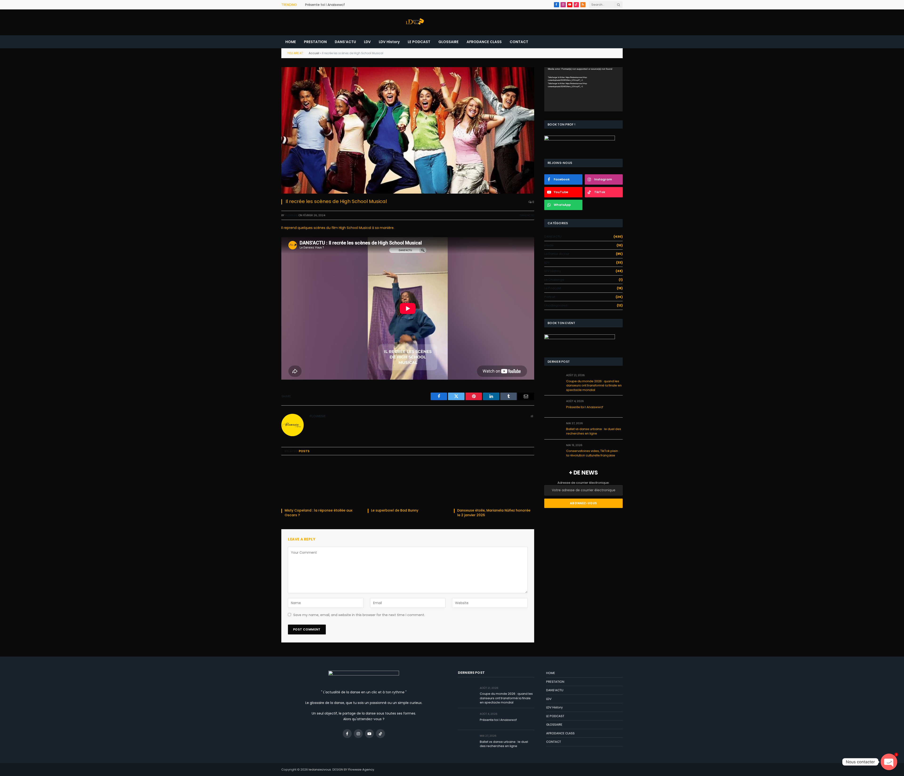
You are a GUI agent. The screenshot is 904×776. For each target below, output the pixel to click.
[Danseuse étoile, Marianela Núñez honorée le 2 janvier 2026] (494, 483)
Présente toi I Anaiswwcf (325, 5)
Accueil (314, 53)
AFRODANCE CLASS (484, 41)
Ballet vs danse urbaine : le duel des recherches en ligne (593, 431)
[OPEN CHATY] (889, 762)
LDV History (389, 41)
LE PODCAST (419, 41)
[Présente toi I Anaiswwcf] (553, 406)
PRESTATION (315, 41)
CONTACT (519, 41)
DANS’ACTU (345, 41)
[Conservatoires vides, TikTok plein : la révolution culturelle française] (553, 450)
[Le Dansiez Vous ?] (414, 22)
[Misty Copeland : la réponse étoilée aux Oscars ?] (321, 483)
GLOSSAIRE (448, 41)
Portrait (549, 297)
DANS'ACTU (527, 215)
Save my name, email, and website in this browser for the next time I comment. (359, 615)
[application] (583, 89)
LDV (367, 41)
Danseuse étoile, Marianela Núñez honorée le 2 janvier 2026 (493, 512)
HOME (290, 41)
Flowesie (291, 215)
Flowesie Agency (361, 769)
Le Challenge (554, 279)
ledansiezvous (320, 769)
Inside (548, 245)
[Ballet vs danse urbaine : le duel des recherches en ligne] (553, 428)
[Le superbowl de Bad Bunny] (408, 483)
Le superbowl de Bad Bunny (395, 510)
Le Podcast (552, 288)
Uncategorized (555, 305)
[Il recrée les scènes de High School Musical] (407, 130)
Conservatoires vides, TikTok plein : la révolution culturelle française (592, 453)
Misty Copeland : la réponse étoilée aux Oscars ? (318, 512)
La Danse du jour (556, 254)
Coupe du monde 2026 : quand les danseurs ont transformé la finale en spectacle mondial (594, 385)
